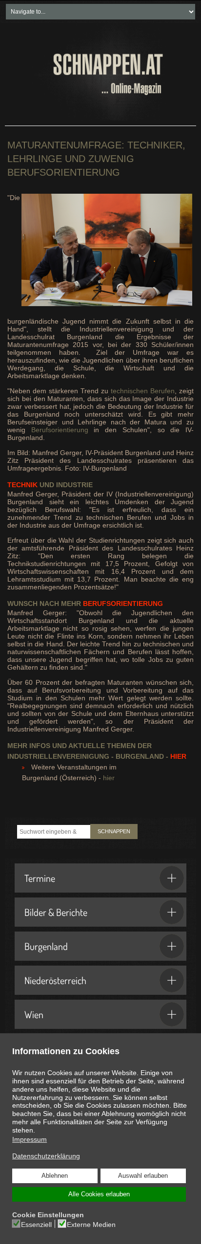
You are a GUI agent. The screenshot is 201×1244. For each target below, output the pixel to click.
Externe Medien (91, 1224)
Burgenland (46, 946)
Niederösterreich (55, 980)
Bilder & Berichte (55, 912)
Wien (33, 1014)
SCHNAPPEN (114, 831)
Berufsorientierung (59, 430)
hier (109, 778)
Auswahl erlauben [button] (143, 1175)
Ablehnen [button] (54, 1175)
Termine (39, 878)
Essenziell (36, 1224)
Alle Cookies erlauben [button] (99, 1194)
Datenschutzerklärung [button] (46, 1156)
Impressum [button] (29, 1139)
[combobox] (53, 832)
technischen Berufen (143, 391)
